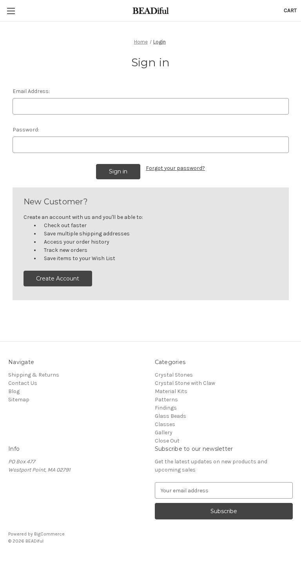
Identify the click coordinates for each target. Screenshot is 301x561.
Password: (26, 129)
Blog (14, 391)
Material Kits (171, 391)
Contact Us (22, 383)
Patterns (166, 399)
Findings (166, 407)
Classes (165, 424)
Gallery (163, 432)
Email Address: (31, 91)
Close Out (167, 440)
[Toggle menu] (11, 11)
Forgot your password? (175, 168)
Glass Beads (170, 416)
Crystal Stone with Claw (185, 383)
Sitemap (18, 399)
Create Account (57, 278)
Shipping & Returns (33, 375)
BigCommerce (49, 534)
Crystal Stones (174, 375)
